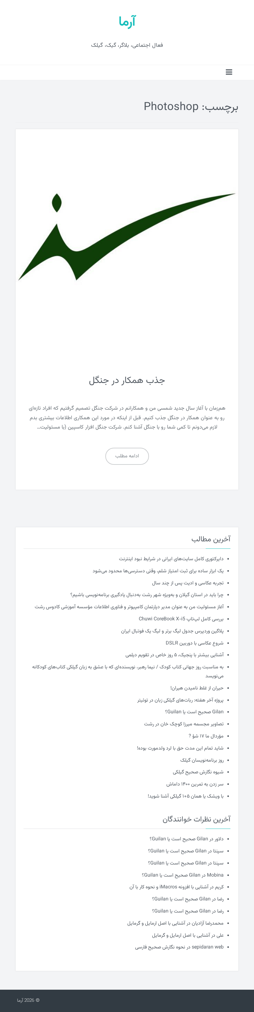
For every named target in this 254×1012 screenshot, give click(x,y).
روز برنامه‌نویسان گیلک (202, 760)
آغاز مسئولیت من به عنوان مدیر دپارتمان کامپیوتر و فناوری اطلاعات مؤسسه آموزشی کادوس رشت (129, 607)
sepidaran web (208, 947)
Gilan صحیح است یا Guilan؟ (194, 712)
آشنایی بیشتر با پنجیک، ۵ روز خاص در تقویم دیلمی (174, 655)
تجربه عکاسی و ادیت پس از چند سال (188, 583)
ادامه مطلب (127, 456)
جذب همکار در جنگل (127, 380)
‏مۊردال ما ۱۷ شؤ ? (206, 736)
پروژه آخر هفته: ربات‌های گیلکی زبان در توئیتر (180, 700)
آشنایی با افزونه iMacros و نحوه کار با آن (168, 887)
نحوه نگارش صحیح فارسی (160, 947)
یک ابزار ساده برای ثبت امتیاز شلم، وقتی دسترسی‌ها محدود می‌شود (158, 571)
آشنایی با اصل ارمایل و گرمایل (156, 923)
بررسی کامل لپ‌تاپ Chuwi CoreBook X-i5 (181, 619)
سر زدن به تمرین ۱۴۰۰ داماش (195, 784)
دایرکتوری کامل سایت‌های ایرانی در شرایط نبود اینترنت (171, 559)
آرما (127, 22)
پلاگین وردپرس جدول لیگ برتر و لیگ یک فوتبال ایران (172, 631)
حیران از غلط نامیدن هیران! (197, 688)
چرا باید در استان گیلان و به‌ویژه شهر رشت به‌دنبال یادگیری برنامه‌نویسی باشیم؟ (147, 595)
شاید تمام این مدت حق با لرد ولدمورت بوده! (180, 748)
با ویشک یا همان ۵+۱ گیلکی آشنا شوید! (186, 796)
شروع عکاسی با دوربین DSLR (195, 643)
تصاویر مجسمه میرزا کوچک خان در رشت (184, 724)
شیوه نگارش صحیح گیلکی (198, 772)
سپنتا (218, 851)
